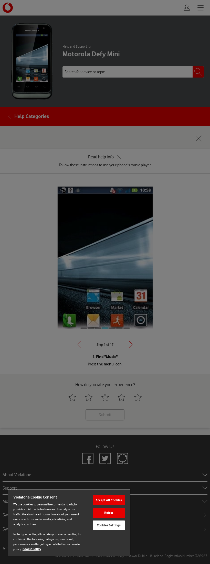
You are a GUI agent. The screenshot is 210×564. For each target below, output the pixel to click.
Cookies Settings (109, 525)
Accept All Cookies (109, 500)
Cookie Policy (32, 549)
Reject (108, 513)
